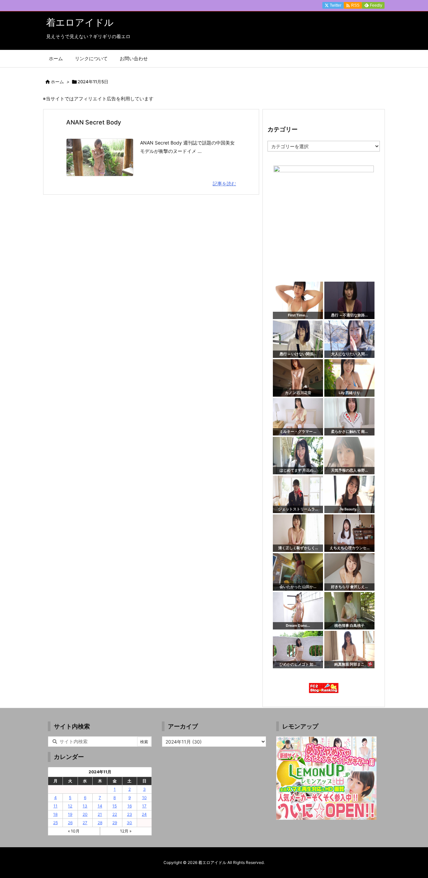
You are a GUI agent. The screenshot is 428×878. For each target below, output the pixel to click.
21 (100, 814)
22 (114, 814)
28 (100, 822)
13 (85, 805)
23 (129, 814)
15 (114, 805)
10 (144, 797)
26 (70, 822)
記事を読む (224, 183)
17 (144, 805)
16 (129, 805)
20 (85, 814)
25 (55, 822)
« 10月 (74, 831)
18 (55, 814)
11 (56, 805)
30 (129, 822)
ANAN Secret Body (93, 122)
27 (85, 822)
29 (114, 822)
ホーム (57, 81)
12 (70, 805)
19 (70, 814)
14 (100, 805)
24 (144, 814)
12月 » (125, 831)
